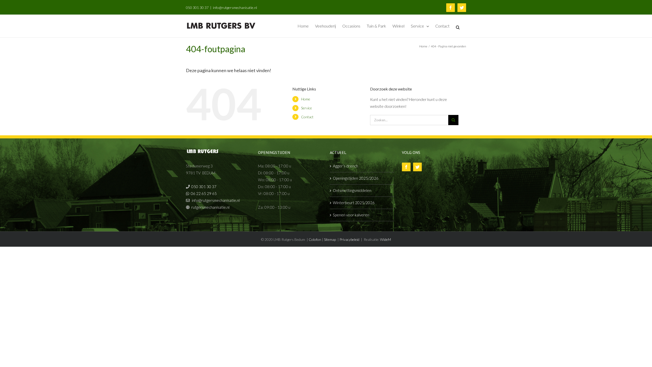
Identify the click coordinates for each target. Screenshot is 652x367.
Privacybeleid (349, 239)
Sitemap (330, 239)
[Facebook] (406, 167)
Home (305, 99)
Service (306, 108)
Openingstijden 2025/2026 (355, 178)
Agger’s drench (345, 166)
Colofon (315, 239)
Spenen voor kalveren (351, 215)
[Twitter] (417, 167)
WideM (385, 239)
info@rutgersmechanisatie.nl (235, 7)
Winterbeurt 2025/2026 (354, 202)
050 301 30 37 (197, 7)
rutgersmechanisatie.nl (210, 207)
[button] (458, 26)
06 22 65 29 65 (204, 193)
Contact (307, 117)
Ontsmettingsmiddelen (352, 190)
